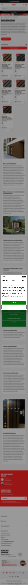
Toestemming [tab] (5, 280)
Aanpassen (13, 307)
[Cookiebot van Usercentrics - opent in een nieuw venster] (21, 277)
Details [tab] (14, 280)
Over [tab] (23, 280)
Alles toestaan (14, 302)
